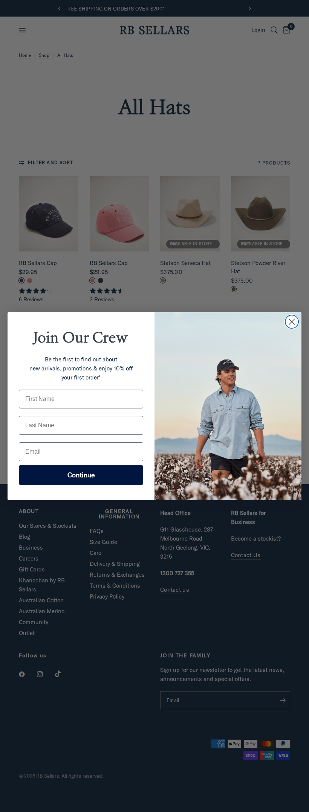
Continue (81, 475)
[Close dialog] (291, 321)
